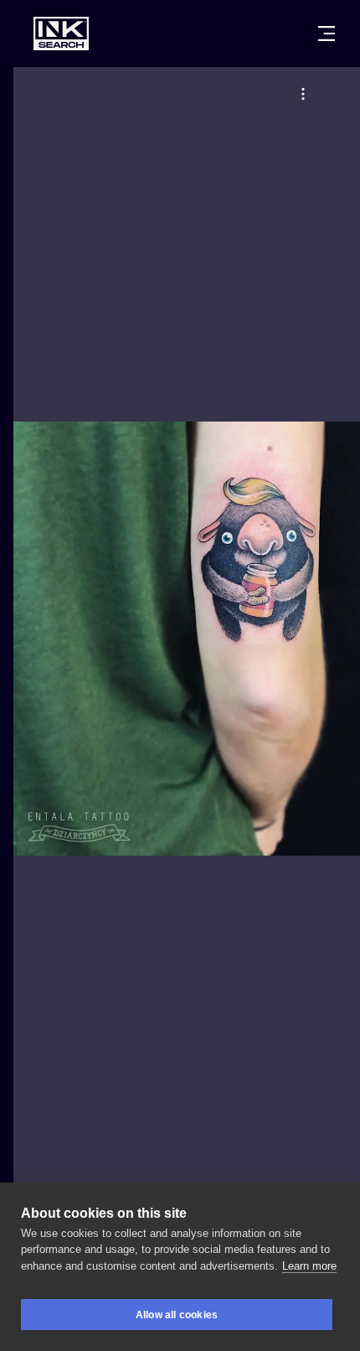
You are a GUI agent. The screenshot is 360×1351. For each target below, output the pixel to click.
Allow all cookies (177, 1315)
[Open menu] (326, 33)
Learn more (309, 1266)
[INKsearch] (61, 33)
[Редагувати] (303, 94)
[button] (303, 94)
